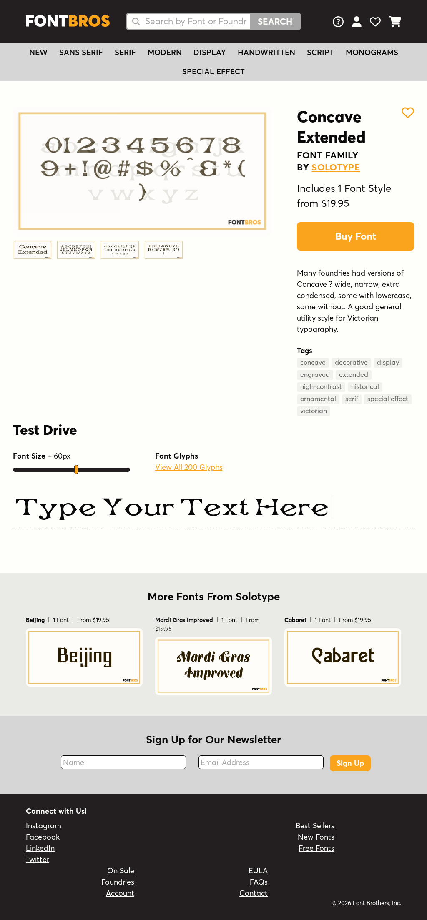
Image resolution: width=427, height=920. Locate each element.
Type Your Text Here (172, 508)
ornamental (318, 398)
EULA (258, 870)
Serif (125, 52)
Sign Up (350, 763)
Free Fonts (316, 848)
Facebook (43, 837)
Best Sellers (315, 825)
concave (313, 362)
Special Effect (213, 71)
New (38, 52)
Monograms (372, 52)
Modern (165, 52)
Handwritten (266, 52)
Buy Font (355, 236)
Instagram (43, 825)
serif (351, 398)
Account (120, 893)
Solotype (335, 167)
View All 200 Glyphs (189, 467)
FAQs (259, 882)
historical (365, 386)
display (388, 362)
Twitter (37, 859)
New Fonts (316, 837)
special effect (387, 398)
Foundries (117, 882)
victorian (313, 410)
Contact (253, 893)
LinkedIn (40, 848)
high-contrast (321, 386)
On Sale (120, 870)
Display (209, 52)
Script (320, 52)
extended (353, 374)
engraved (315, 374)
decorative (351, 362)
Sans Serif (81, 52)
